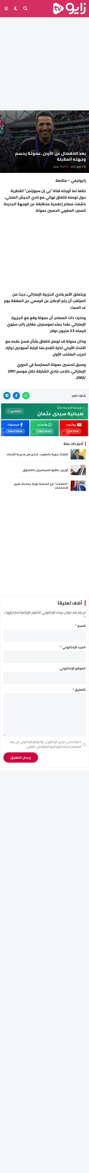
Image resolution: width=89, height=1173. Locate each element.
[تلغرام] (7, 395)
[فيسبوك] (16, 395)
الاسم (80, 625)
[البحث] (25, 8)
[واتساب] (26, 395)
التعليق (79, 689)
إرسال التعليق (20, 757)
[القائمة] (6, 8)
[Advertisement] (44, 63)
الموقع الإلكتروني (73, 668)
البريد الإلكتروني (73, 647)
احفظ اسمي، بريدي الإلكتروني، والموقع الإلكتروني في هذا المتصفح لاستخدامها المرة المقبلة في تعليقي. (45, 744)
